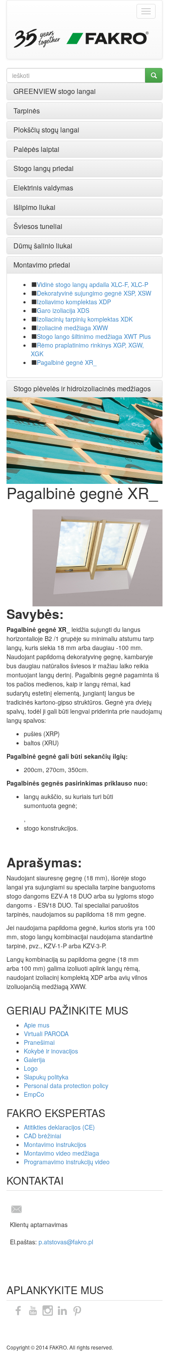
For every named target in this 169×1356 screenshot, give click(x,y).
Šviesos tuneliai (37, 226)
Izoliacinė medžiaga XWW (72, 327)
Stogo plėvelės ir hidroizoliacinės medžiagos (82, 388)
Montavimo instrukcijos (55, 1144)
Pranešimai (39, 1042)
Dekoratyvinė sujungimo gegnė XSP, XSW (94, 293)
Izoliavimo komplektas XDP (74, 301)
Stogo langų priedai (43, 168)
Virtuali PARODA (46, 1033)
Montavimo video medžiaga (61, 1153)
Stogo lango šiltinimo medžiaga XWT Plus (94, 336)
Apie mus (36, 1025)
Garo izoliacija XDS (63, 310)
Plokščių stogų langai (46, 130)
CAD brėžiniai (42, 1135)
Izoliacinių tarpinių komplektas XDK (85, 319)
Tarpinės (26, 111)
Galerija (34, 1059)
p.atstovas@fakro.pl (66, 1241)
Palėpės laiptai (36, 149)
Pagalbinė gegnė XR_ (67, 362)
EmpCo (34, 1094)
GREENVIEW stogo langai (54, 91)
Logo (31, 1068)
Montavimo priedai (41, 265)
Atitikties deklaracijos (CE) (59, 1127)
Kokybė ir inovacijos (51, 1051)
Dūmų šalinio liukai (42, 246)
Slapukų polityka (46, 1077)
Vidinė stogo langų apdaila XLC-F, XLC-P (92, 284)
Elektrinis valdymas (43, 188)
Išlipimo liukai (34, 207)
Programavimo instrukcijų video (67, 1161)
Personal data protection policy (66, 1085)
